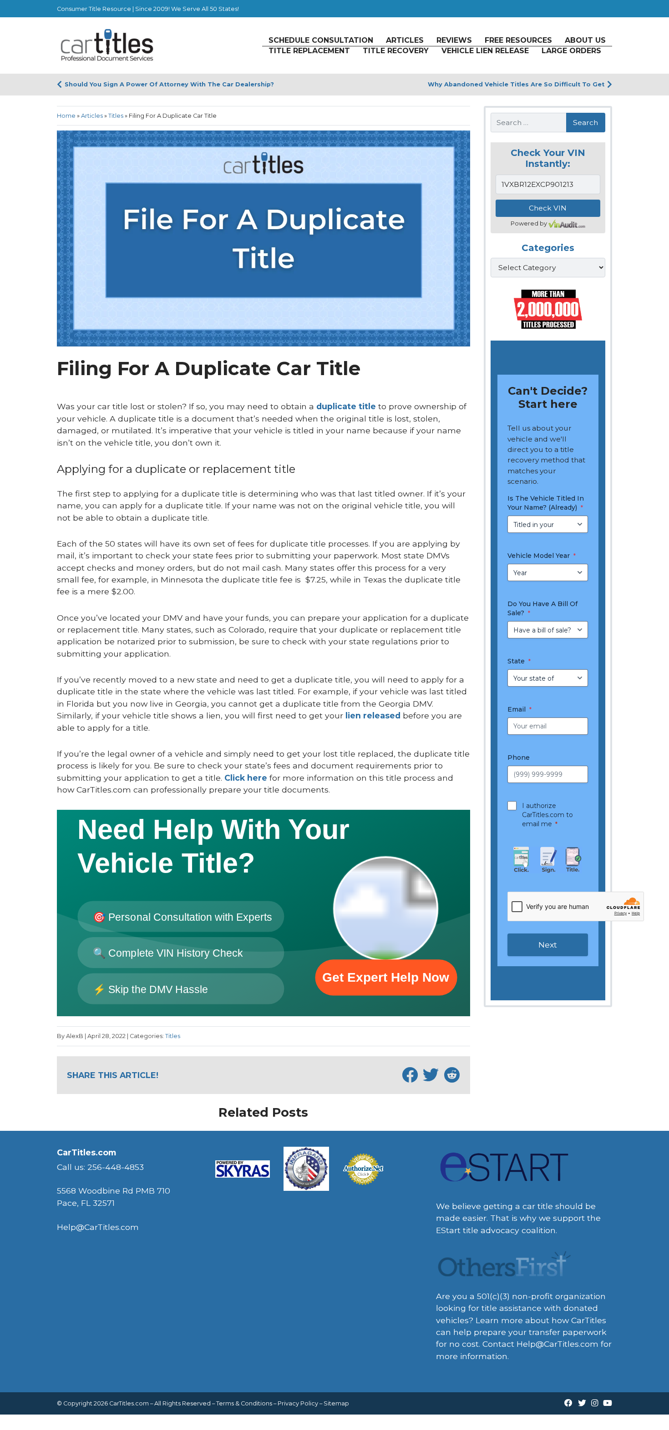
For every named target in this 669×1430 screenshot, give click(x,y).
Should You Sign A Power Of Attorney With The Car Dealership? (169, 84)
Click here (245, 778)
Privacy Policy (298, 1403)
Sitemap (336, 1403)
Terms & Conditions (244, 1403)
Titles (115, 115)
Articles (92, 115)
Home (66, 115)
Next (547, 944)
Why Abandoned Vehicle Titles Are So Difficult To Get (516, 84)
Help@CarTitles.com (557, 1344)
